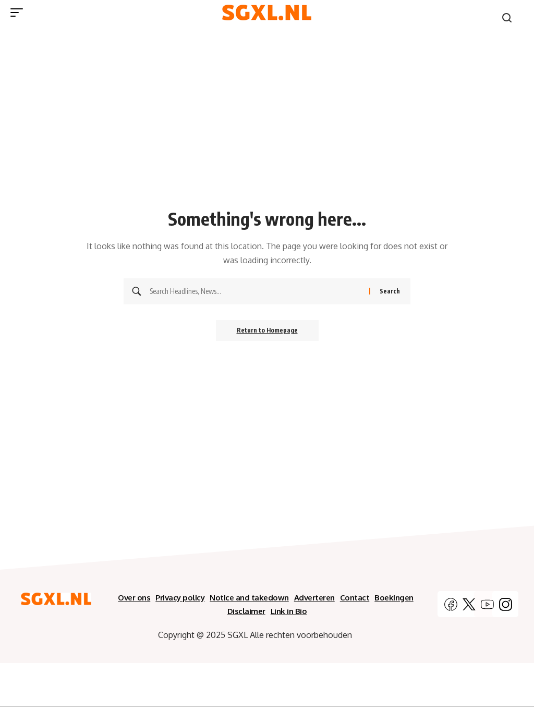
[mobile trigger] (19, 12)
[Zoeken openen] (507, 17)
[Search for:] (255, 291)
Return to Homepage (267, 330)
